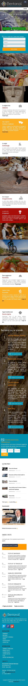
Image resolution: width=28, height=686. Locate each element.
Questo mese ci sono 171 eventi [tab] (10, 545)
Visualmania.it (16, 681)
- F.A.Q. (3, 655)
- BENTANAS (4, 635)
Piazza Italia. (12, 495)
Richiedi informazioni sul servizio (9, 528)
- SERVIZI (4, 639)
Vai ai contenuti (6, 29)
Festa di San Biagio (14, 553)
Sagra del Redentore (15, 573)
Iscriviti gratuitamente (16, 427)
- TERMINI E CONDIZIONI (7, 648)
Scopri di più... (5, 115)
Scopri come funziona (16, 403)
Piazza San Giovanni (13, 468)
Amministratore (12, 470)
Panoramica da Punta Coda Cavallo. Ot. (17, 474)
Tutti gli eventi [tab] (7, 548)
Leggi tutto (22, 559)
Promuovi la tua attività (17, 377)
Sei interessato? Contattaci (19, 29)
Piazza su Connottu (13, 481)
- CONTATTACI (5, 642)
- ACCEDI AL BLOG (6, 640)
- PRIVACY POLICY (6, 650)
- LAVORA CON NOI (6, 654)
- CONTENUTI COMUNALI (7, 637)
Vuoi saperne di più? (16, 354)
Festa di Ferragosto (14, 584)
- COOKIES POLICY (6, 652)
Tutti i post (4, 502)
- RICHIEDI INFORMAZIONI (7, 657)
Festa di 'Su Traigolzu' (15, 564)
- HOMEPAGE (5, 633)
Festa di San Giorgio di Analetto (15, 595)
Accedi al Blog (12, 502)
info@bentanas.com (10, 672)
